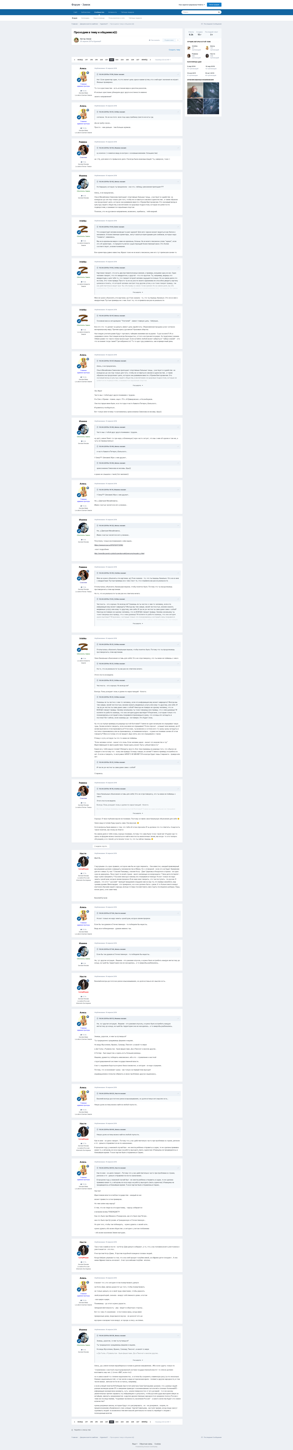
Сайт (75, 12)
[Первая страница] (74, 59)
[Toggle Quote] (98, 74)
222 (111, 60)
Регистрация (214, 5)
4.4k (84, 196)
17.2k (84, 162)
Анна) (88, 39)
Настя (83, 853)
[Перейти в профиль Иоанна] (83, 184)
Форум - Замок (81, 4)
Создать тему (174, 50)
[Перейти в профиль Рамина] (83, 150)
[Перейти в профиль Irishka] (83, 229)
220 (101, 60)
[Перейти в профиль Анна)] (76, 40)
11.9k (84, 241)
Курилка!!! (97, 41)
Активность (112, 12)
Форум (74, 18)
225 (127, 60)
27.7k (84, 873)
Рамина (83, 142)
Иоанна (117, 148)
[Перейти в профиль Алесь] (83, 76)
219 (96, 60)
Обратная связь (146, 1444)
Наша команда (99, 18)
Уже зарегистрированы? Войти (191, 5)
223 (116, 60)
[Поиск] (218, 12)
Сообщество (99, 12)
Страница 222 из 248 (162, 60)
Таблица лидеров (135, 18)
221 (106, 60)
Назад (80, 60)
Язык (134, 1444)
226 (132, 60)
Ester (116, 74)
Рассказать (155, 40)
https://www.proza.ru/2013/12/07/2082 (108, 545)
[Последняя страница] (150, 59)
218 (91, 60)
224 (122, 60)
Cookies (158, 1444)
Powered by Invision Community (146, 1446)
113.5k (84, 91)
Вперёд (144, 60)
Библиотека (85, 12)
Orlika (116, 112)
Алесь (83, 68)
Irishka (83, 221)
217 (86, 60)
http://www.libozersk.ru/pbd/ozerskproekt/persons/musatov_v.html (119, 553)
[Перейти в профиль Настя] (83, 861)
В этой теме (209, 12)
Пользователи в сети (117, 18)
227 (137, 60)
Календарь (85, 18)
